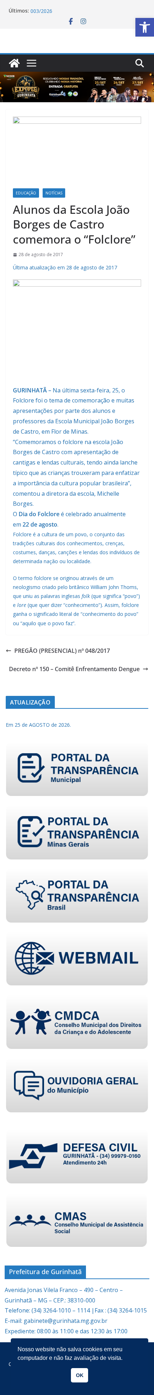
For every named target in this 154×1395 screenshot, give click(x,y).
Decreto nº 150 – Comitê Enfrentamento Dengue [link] (74, 669)
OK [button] (79, 1375)
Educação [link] (26, 192)
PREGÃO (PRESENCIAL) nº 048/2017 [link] (62, 651)
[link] (144, 27)
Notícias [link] (53, 192)
